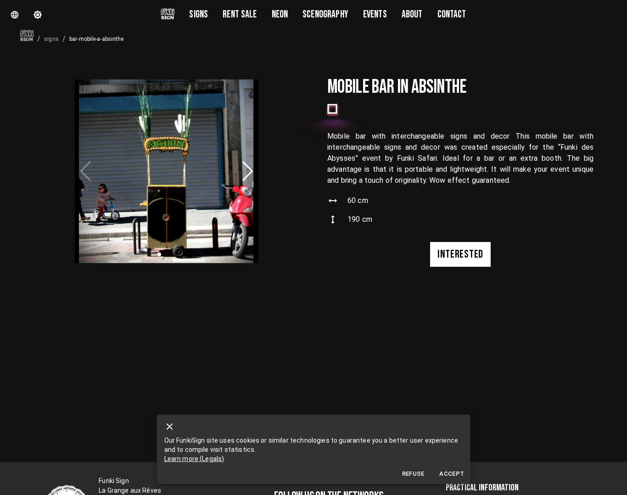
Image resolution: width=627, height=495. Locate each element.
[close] (169, 426)
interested (460, 254)
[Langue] (14, 14)
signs (51, 39)
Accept (451, 473)
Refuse (413, 473)
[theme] (37, 14)
